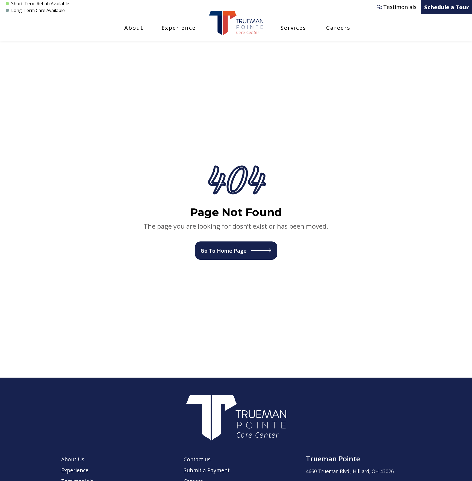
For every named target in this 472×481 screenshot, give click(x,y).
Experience (178, 27)
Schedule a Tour (446, 7)
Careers (338, 27)
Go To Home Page (223, 250)
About (133, 27)
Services (293, 27)
